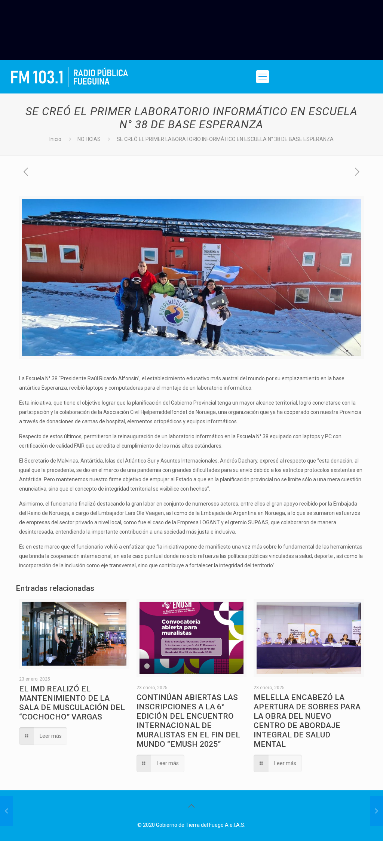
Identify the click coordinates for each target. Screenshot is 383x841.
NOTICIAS (89, 139)
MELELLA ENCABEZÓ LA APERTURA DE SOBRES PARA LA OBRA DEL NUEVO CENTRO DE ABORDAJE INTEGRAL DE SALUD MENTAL (307, 721)
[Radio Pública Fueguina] (69, 76)
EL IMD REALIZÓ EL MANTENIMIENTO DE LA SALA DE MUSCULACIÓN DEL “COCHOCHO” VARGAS (72, 702)
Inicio (55, 139)
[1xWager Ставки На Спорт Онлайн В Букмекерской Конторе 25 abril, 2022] (6, 811)
